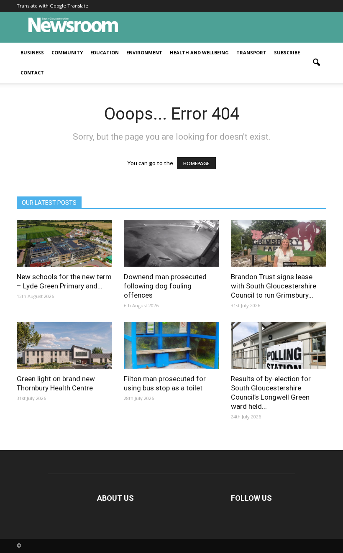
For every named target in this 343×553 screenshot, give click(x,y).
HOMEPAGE (196, 163)
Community (67, 52)
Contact (32, 72)
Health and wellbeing (199, 52)
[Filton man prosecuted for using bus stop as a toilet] (171, 345)
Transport (251, 52)
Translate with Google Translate (52, 6)
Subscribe (287, 52)
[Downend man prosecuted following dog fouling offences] (171, 243)
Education (104, 52)
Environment (144, 52)
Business (32, 52)
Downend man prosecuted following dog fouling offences (165, 286)
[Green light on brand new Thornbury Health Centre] (64, 345)
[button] (316, 63)
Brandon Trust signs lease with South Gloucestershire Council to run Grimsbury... (273, 286)
